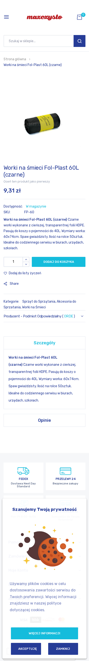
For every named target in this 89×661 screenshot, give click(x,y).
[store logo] (44, 17)
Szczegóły (44, 343)
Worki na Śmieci (34, 307)
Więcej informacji (44, 633)
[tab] (44, 342)
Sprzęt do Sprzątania (38, 302)
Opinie (44, 420)
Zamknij (63, 649)
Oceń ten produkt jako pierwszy (27, 181)
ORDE (68, 316)
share (14, 284)
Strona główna (15, 59)
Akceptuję (27, 649)
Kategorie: (12, 302)
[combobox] (40, 41)
